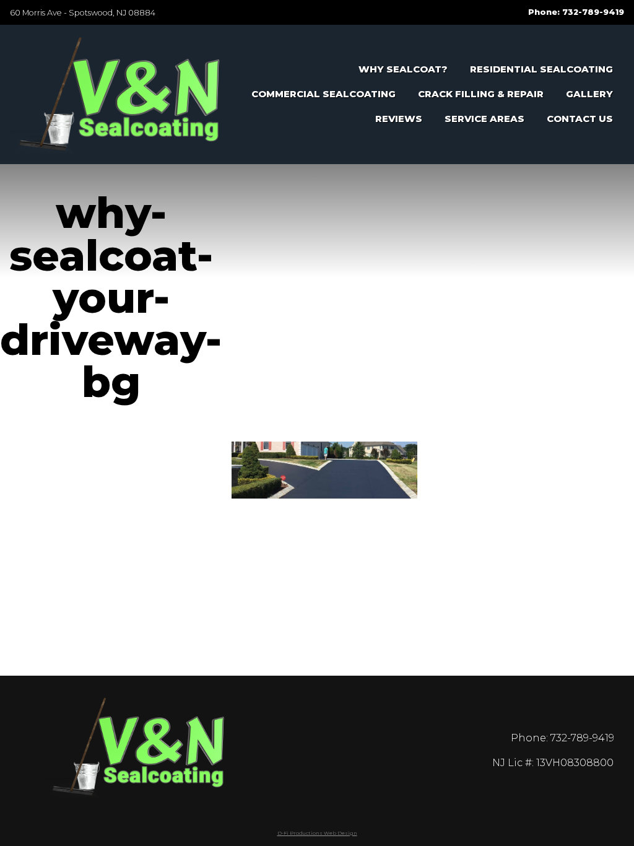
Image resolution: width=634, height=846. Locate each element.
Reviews (398, 118)
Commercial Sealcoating (323, 94)
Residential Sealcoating (541, 69)
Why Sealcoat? (403, 69)
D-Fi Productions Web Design (317, 833)
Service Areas (484, 118)
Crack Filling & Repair (481, 94)
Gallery (589, 94)
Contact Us (580, 118)
